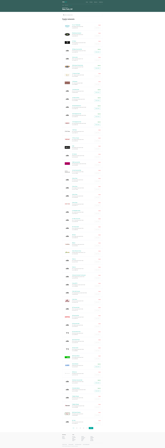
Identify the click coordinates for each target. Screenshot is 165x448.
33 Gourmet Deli (75, 315)
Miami (73, 438)
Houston (91, 438)
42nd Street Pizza (76, 339)
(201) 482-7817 (75, 213)
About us (95, 2)
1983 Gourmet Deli (76, 162)
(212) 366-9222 (75, 68)
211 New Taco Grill (76, 218)
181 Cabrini (74, 154)
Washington (74, 439)
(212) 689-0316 (75, 334)
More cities (91, 440)
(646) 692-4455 (75, 92)
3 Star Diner (74, 299)
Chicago (91, 436)
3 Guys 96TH (74, 283)
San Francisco (83, 437)
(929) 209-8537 (75, 415)
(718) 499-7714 (75, 60)
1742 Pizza (74, 129)
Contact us (101, 2)
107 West (74, 41)
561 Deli (73, 420)
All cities (91, 2)
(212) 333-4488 (75, 407)
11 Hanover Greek (76, 73)
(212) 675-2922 (75, 181)
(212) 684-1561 (75, 423)
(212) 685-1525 (75, 237)
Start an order (97, 27)
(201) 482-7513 (75, 132)
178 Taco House (75, 138)
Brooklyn (82, 436)
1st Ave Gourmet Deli (76, 170)
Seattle (82, 439)
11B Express (74, 81)
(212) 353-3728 (75, 221)
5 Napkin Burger (75, 396)
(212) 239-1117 (75, 205)
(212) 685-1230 (75, 124)
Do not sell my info (86, 444)
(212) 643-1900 (75, 342)
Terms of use (64, 444)
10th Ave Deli (75, 57)
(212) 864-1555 (75, 44)
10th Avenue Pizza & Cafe (77, 65)
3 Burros (74, 259)
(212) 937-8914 (75, 245)
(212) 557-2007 (75, 366)
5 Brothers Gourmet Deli (77, 380)
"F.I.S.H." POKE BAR (76, 25)
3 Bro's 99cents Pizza (76, 250)
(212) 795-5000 (75, 391)
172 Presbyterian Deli (76, 121)
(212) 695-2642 (75, 197)
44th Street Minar (76, 355)
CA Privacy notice (78, 444)
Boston (73, 440)
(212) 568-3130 (75, 116)
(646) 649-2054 (75, 294)
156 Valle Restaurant (76, 105)
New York (66, 5)
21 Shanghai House (76, 210)
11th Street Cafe (75, 89)
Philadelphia (92, 437)
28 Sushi (74, 234)
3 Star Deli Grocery (76, 291)
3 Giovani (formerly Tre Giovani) (79, 275)
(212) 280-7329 (75, 52)
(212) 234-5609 (75, 165)
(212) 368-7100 (75, 108)
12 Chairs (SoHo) (75, 97)
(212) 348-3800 (75, 286)
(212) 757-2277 (75, 399)
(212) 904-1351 (75, 318)
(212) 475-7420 (75, 278)
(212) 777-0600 (75, 189)
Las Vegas (91, 439)
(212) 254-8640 (75, 100)
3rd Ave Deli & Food (76, 331)
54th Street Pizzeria (76, 412)
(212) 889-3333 (75, 229)
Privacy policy (71, 444)
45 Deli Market (75, 363)
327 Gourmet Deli (75, 307)
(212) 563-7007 (75, 326)
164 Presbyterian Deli (76, 113)
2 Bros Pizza (74, 178)
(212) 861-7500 (75, 302)
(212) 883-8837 (75, 350)
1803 (73, 146)
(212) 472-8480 (75, 173)
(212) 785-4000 (75, 76)
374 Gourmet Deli (75, 323)
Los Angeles (74, 437)
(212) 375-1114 (75, 310)
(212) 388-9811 (75, 84)
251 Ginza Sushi (75, 226)
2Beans (73, 242)
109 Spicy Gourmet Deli (77, 49)
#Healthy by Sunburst (76, 33)
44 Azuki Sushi (75, 347)
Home (87, 2)
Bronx (82, 440)
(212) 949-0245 (75, 358)
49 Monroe (74, 372)
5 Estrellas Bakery (76, 388)
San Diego (82, 438)
